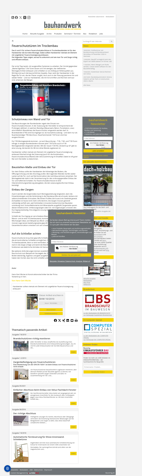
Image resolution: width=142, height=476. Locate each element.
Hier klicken (73, 249)
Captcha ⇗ (82, 251)
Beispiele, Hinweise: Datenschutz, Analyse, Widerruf (70, 261)
